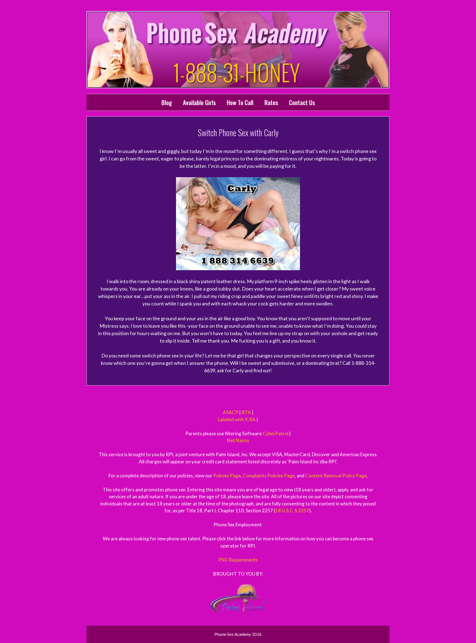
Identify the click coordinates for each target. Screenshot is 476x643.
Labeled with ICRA (237, 419)
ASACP (230, 412)
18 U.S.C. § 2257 (292, 510)
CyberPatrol (275, 433)
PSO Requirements (238, 560)
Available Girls (199, 102)
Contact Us (302, 102)
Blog (166, 102)
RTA (246, 412)
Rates (271, 102)
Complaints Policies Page (269, 475)
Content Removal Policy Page (336, 475)
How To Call (240, 102)
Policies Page (227, 475)
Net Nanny (238, 440)
